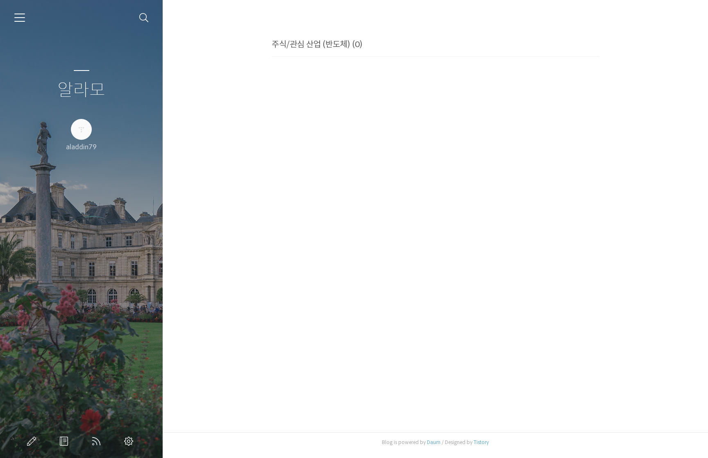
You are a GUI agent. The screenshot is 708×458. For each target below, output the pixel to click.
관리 (130, 441)
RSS (98, 441)
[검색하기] (144, 18)
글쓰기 (33, 441)
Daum (433, 442)
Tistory (481, 442)
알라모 (81, 90)
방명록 (65, 441)
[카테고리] (19, 17)
